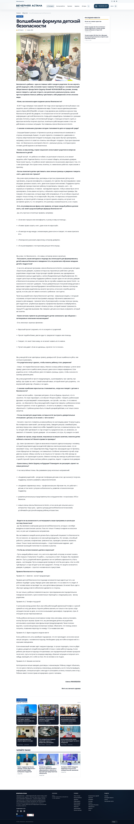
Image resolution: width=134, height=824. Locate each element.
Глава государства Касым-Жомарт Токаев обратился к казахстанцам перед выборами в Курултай (26, 769)
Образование (77, 804)
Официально (91, 806)
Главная (18, 13)
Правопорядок (77, 808)
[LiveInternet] (25, 815)
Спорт (89, 810)
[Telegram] (114, 1)
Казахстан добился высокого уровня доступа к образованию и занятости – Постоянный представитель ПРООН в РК (48, 770)
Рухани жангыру (77, 810)
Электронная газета (109, 801)
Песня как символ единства (93, 21)
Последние (51, 6)
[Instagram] (112, 1)
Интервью (84, 6)
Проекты (90, 808)
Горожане (69, 6)
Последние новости (108, 797)
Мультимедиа (77, 803)
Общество (25, 13)
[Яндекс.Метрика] (19, 815)
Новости (90, 803)
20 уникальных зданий (93, 795)
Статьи (106, 799)
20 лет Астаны (77, 795)
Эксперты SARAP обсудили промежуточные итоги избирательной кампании (69, 768)
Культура (90, 801)
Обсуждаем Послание (93, 804)
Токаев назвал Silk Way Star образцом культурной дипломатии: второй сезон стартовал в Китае (96, 37)
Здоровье (77, 6)
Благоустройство (60, 6)
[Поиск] (88, 6)
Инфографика (77, 801)
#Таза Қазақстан (20, 1)
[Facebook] (117, 1)
